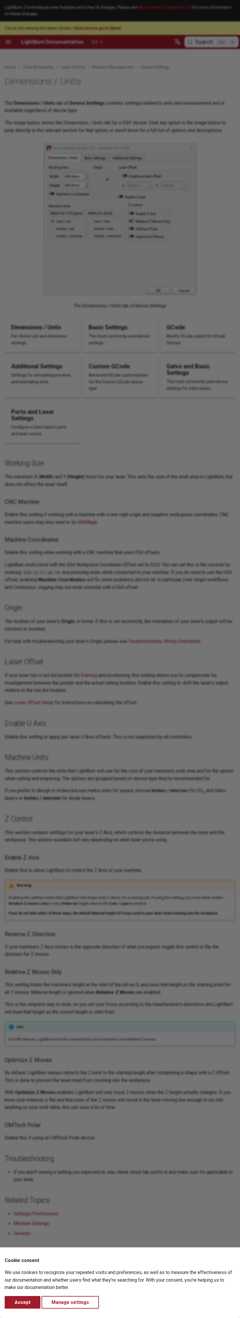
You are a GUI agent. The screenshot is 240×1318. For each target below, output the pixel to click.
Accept (22, 1302)
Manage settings (70, 1302)
